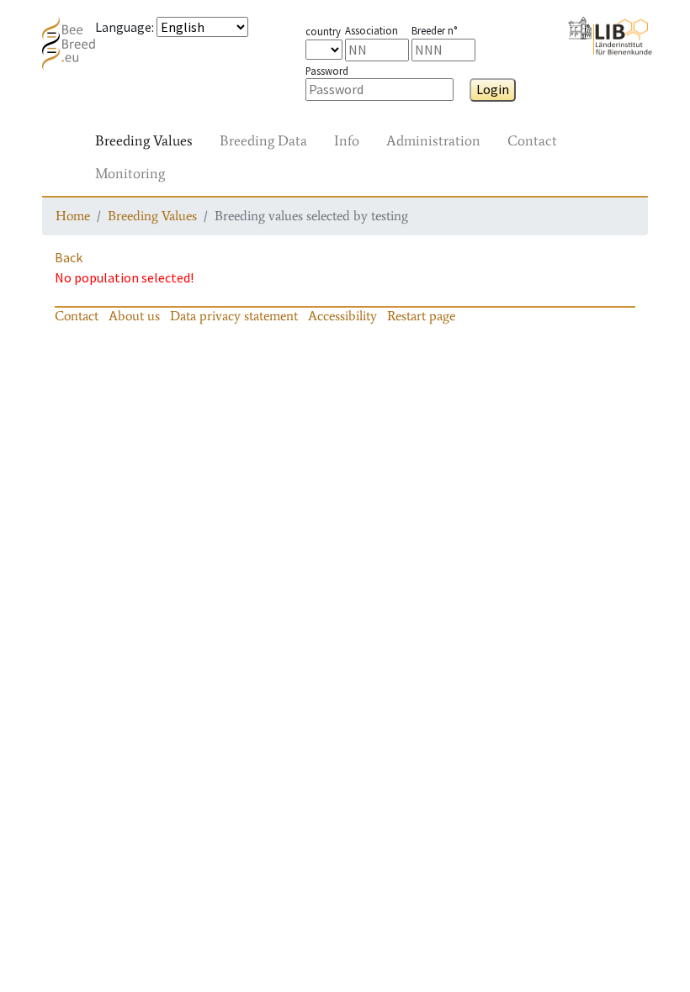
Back (68, 257)
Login (492, 89)
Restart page (421, 316)
